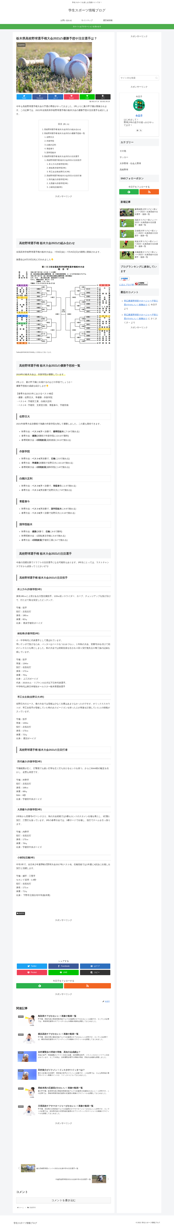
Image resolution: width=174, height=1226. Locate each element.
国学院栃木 (51, 152)
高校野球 (21, 913)
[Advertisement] (63, 214)
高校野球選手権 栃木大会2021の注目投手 (64, 160)
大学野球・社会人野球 (130, 163)
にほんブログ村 (126, 285)
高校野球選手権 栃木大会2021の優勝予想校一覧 (64, 133)
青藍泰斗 (50, 149)
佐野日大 (50, 137)
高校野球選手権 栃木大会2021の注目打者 (64, 175)
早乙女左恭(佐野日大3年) (59, 172)
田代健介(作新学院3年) (58, 179)
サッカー (124, 157)
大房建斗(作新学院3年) (58, 183)
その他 (123, 151)
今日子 (139, 115)
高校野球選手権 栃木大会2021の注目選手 (61, 156)
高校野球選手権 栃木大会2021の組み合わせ (62, 129)
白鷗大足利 (51, 145)
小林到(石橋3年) (55, 187)
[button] (156, 78)
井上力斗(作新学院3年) (58, 164)
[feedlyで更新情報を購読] (39, 985)
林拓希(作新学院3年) (57, 168)
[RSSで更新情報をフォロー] (87, 985)
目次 (60, 124)
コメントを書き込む (63, 1200)
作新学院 (50, 141)
